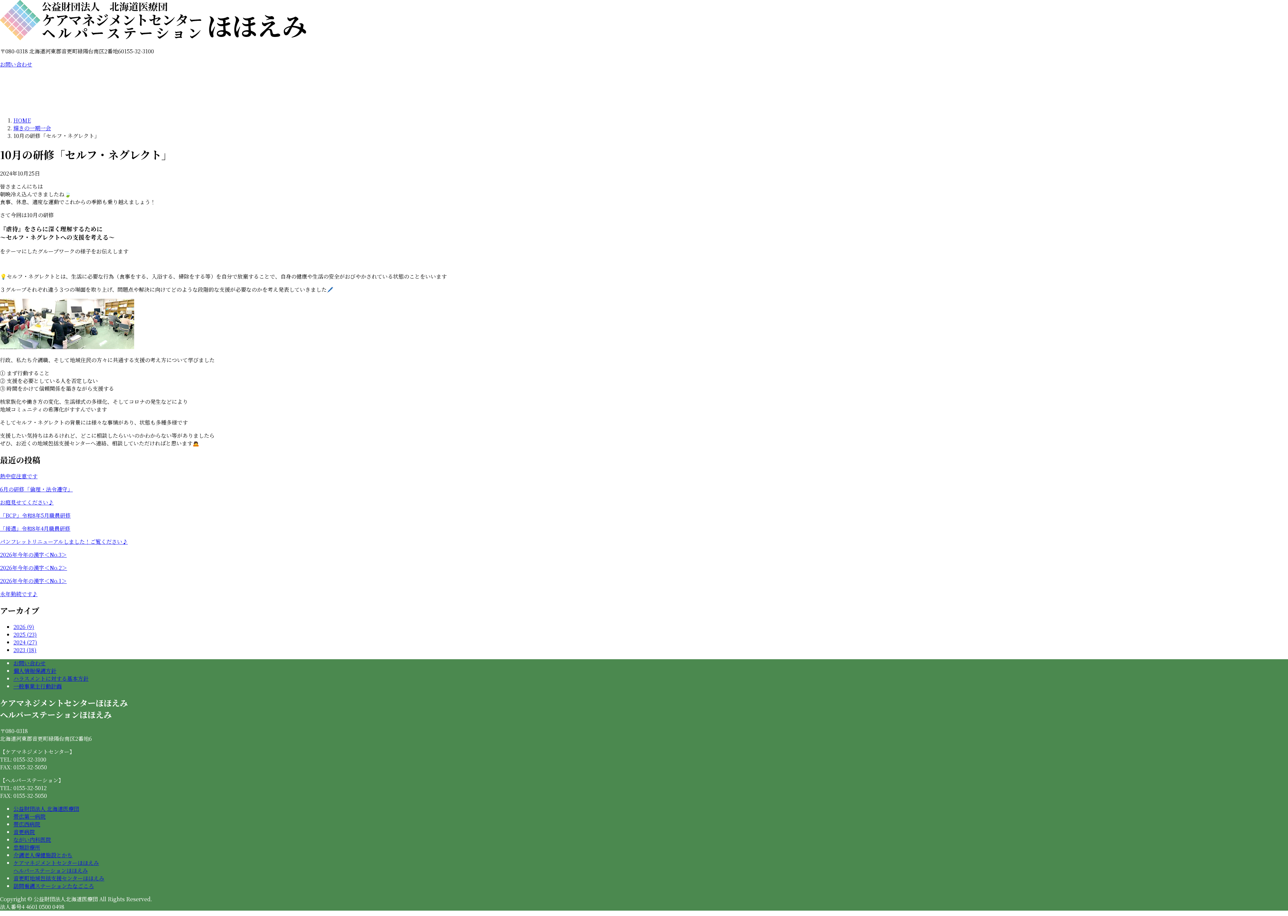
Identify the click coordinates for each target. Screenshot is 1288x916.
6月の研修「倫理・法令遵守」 (36, 489)
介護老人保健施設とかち (42, 855)
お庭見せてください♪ (27, 502)
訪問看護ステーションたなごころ (53, 886)
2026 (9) (23, 627)
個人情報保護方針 (34, 671)
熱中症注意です (19, 476)
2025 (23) (25, 634)
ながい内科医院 (32, 839)
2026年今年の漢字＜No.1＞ (33, 581)
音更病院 (24, 832)
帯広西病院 (26, 824)
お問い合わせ (16, 64)
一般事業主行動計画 (37, 686)
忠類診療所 (26, 847)
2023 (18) (25, 650)
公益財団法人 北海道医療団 (46, 809)
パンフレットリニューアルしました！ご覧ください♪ (64, 541)
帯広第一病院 (29, 816)
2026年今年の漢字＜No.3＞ (33, 555)
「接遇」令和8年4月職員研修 (35, 528)
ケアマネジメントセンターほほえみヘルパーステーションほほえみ (56, 866)
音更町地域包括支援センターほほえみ (58, 878)
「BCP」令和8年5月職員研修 (35, 515)
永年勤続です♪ (19, 594)
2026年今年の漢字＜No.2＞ (33, 568)
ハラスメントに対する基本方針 (51, 678)
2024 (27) (25, 642)
